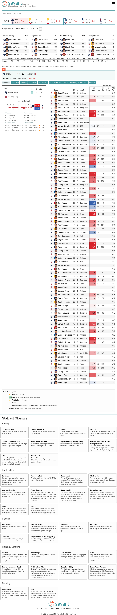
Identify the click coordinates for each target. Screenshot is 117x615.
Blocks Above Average (98, 567)
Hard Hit (14, 394)
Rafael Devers (63, 93)
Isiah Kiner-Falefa (64, 144)
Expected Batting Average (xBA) (71, 442)
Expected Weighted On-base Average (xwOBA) (100, 443)
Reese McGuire (43, 47)
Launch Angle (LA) (37, 429)
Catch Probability (67, 567)
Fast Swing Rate (36, 476)
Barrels (62, 429)
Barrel (15, 397)
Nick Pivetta (99, 43)
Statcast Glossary (15, 418)
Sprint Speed (6, 589)
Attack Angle (94, 476)
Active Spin (64, 524)
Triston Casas (43, 40)
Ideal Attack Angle (8, 490)
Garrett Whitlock (101, 51)
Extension (5, 537)
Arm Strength (35, 553)
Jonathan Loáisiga (73, 54)
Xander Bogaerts (64, 97)
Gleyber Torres (14, 47)
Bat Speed (5, 476)
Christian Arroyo (64, 141)
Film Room (92, 82)
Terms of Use (42, 608)
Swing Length (65, 476)
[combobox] (58, 13)
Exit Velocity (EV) (8, 429)
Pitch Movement (37, 524)
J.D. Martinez (14, 43)
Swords (33, 506)
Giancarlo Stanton (15, 40)
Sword (14, 403)
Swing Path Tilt (66, 490)
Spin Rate (93, 524)
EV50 (3, 456)
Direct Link (6, 78)
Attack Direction (36, 490)
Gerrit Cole (70, 40)
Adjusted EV (35, 456)
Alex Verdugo (63, 100)
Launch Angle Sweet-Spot (11, 442)
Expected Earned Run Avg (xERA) (43, 537)
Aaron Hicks (62, 130)
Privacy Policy (54, 608)
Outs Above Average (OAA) (11, 567)
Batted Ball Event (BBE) (39, 442)
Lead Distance (66, 553)
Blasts (4, 506)
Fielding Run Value (37, 567)
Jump (92, 553)
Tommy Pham (63, 104)
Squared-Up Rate (96, 490)
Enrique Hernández (65, 133)
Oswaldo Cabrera (64, 152)
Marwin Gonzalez (44, 43)
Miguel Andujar (63, 148)
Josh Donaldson (64, 111)
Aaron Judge (14, 51)
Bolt (32, 589)
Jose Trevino (62, 203)
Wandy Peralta (100, 47)
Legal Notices (66, 608)
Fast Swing (16, 400)
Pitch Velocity (6, 524)
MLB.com (76, 608)
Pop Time (5, 553)
